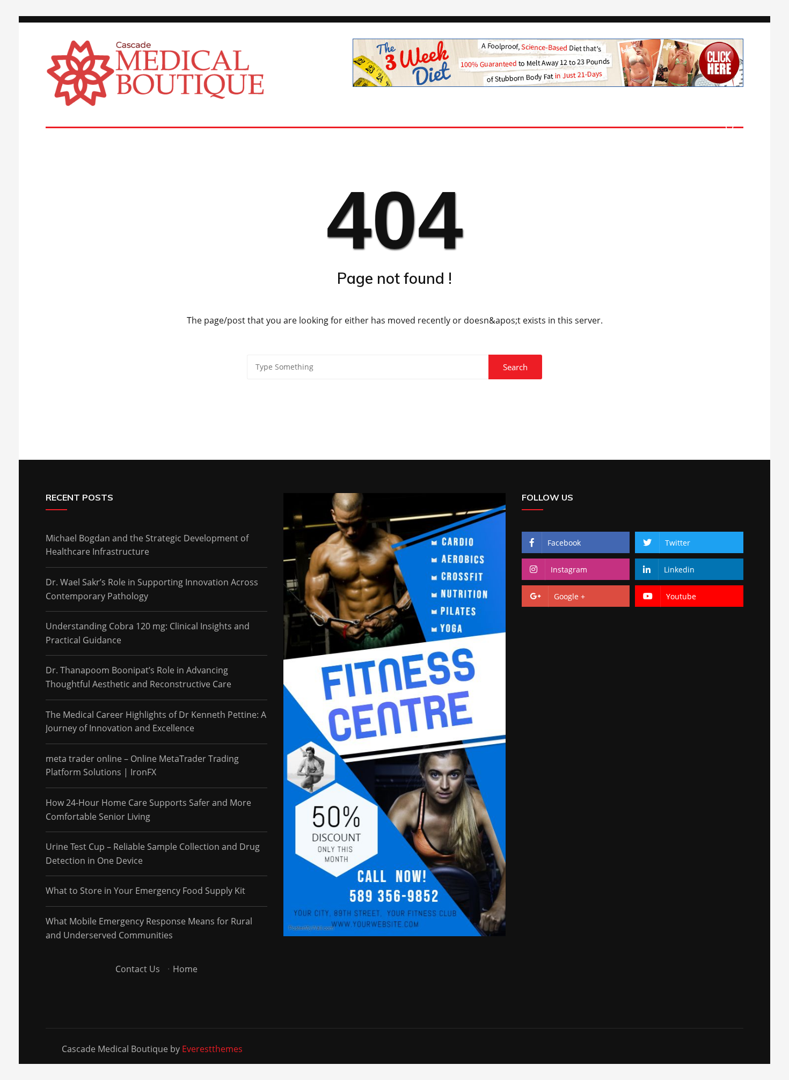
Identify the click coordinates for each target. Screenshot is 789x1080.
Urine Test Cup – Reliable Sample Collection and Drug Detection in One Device (153, 853)
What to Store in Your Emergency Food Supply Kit (145, 891)
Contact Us (137, 969)
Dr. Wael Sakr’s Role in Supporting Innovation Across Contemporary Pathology (152, 589)
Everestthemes (212, 1049)
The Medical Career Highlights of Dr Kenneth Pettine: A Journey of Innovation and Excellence (156, 721)
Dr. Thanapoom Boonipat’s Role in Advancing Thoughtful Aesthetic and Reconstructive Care (138, 677)
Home (185, 969)
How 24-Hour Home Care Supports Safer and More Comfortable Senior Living (148, 809)
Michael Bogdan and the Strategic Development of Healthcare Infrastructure (147, 545)
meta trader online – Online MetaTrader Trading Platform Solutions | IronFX (142, 765)
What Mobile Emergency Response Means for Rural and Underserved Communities (149, 928)
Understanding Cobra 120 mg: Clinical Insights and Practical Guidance (148, 633)
